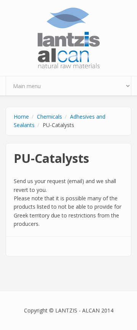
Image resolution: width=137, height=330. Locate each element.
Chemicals (49, 116)
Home (21, 116)
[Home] (69, 37)
